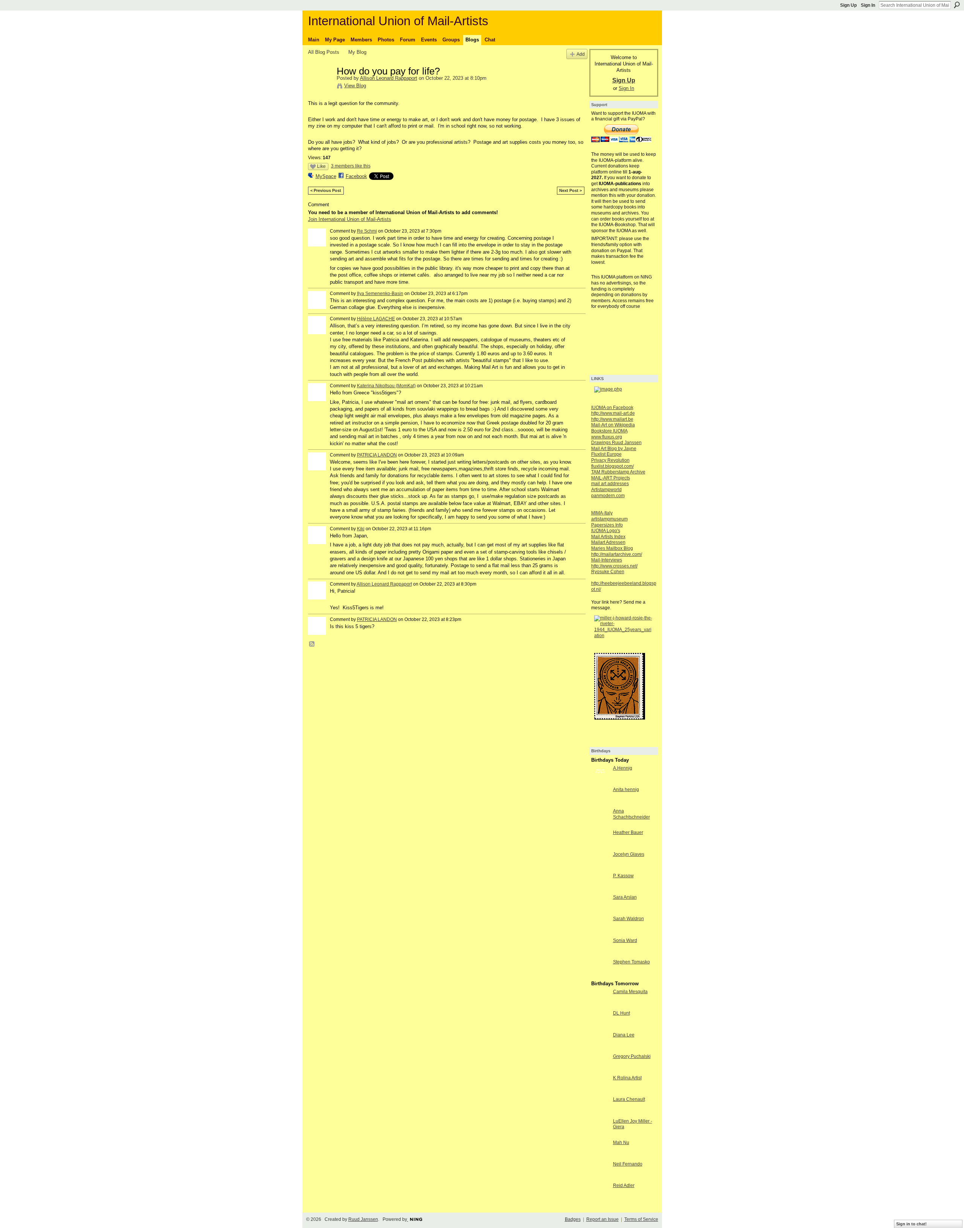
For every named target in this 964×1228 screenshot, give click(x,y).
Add (581, 54)
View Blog (355, 85)
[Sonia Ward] (600, 954)
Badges (573, 1219)
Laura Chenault (629, 1099)
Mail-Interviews (606, 560)
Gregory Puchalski (632, 1056)
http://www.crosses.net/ (614, 566)
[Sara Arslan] (600, 911)
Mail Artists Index (608, 536)
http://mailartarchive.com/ (616, 554)
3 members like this (351, 166)
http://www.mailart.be (612, 419)
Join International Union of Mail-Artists (349, 219)
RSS (312, 644)
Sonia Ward (625, 940)
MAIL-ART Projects (610, 478)
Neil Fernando (627, 1164)
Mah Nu (621, 1142)
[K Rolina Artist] (600, 1091)
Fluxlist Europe (606, 454)
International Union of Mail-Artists (398, 21)
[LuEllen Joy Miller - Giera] (600, 1135)
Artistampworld (606, 489)
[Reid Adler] (600, 1199)
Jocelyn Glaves (628, 854)
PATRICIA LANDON (377, 455)
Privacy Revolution (610, 460)
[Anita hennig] (600, 803)
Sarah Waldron (628, 918)
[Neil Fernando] (600, 1178)
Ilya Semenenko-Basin (380, 293)
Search (957, 5)
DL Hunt (621, 1013)
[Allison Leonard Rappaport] (320, 87)
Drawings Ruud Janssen (616, 442)
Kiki (361, 528)
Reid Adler (624, 1185)
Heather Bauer (628, 832)
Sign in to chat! (911, 1224)
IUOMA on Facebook (612, 407)
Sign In (868, 5)
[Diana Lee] (600, 1048)
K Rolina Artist (627, 1077)
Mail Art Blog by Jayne (613, 448)
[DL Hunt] (600, 1027)
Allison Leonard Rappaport (388, 78)
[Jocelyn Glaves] (600, 868)
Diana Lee (624, 1035)
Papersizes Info (607, 525)
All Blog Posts (323, 52)
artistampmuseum (609, 519)
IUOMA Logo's (605, 530)
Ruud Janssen (363, 1219)
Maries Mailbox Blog (612, 548)
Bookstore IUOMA (609, 431)
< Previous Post (325, 190)
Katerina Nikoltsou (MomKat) (386, 385)
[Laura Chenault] (600, 1113)
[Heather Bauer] (600, 846)
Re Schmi (367, 231)
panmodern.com (608, 495)
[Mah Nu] (600, 1156)
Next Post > (570, 190)
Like (321, 166)
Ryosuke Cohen (607, 571)
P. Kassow (623, 875)
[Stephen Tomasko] (600, 975)
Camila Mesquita (630, 991)
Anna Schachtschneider (631, 814)
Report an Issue (602, 1219)
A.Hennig (622, 768)
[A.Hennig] (600, 782)
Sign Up (848, 5)
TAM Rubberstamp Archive (618, 472)
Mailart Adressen (608, 542)
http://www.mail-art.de (613, 413)
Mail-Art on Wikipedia (613, 425)
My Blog (357, 52)
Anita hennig (626, 789)
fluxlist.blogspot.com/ (612, 466)
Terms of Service (641, 1219)
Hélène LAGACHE (376, 318)
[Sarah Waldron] (600, 932)
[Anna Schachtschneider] (600, 825)
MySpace (326, 176)
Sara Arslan (625, 897)
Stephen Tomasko (631, 962)
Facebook (356, 176)
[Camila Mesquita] (600, 1005)
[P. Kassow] (600, 889)
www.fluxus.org (606, 437)
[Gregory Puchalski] (600, 1070)
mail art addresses (610, 483)
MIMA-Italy (602, 513)
